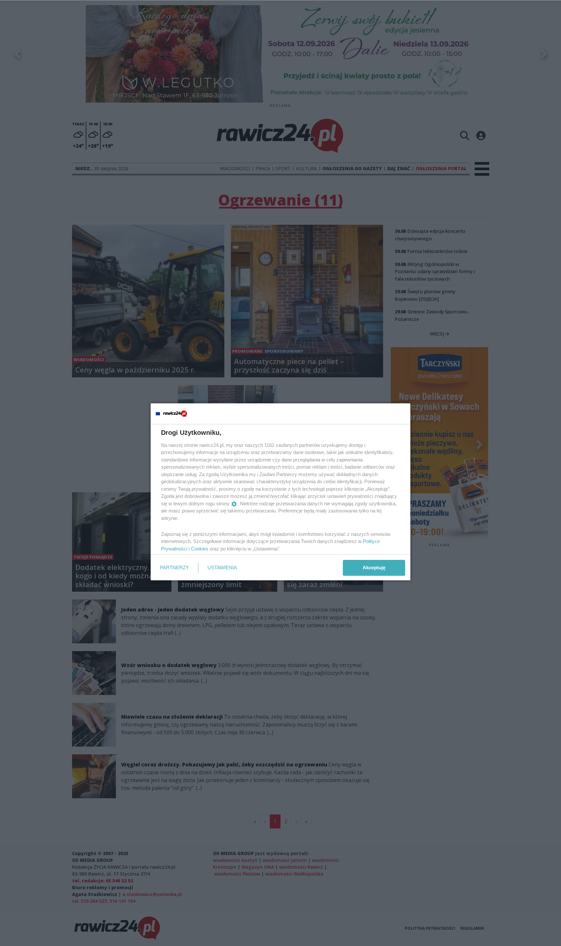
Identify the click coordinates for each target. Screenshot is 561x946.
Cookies (199, 548)
